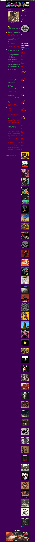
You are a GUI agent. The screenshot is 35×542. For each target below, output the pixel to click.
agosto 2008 (22, 102)
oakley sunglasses (11, 150)
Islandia (22, 138)
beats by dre (15, 136)
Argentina (22, 124)
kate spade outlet (11, 144)
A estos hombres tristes (23, 50)
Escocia (22, 132)
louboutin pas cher (12, 145)
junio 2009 (22, 93)
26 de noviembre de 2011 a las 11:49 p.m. (13, 46)
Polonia (22, 144)
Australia (22, 125)
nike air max (9, 135)
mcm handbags (16, 130)
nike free (15, 145)
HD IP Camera (11, 120)
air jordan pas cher (14, 146)
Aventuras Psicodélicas (23, 52)
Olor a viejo (22, 63)
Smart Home (9, 119)
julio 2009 (22, 92)
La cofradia (22, 60)
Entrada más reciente (8, 154)
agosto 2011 (22, 79)
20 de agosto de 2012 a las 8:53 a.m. (13, 70)
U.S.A (21, 149)
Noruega (22, 142)
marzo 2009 (22, 96)
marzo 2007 (22, 117)
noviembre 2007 (23, 110)
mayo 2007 (22, 115)
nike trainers (15, 133)
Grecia (22, 134)
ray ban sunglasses (16, 144)
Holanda (22, 135)
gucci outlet (13, 142)
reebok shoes (18, 133)
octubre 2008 (22, 100)
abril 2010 (22, 87)
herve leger (14, 131)
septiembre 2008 (23, 101)
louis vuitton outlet (16, 149)
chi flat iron (13, 133)
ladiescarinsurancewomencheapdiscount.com (12, 104)
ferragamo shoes (13, 130)
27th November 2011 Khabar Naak (11, 43)
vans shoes (10, 133)
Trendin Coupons (9, 125)
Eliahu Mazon (26, 9)
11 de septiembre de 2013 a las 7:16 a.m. (13, 114)
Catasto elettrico (23, 53)
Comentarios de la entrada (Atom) (12, 155)
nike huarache (9, 130)
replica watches (11, 149)
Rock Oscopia (22, 65)
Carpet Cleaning (9, 110)
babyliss (18, 135)
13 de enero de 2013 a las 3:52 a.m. (13, 91)
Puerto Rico (22, 145)
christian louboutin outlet (16, 147)
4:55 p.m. (15, 23)
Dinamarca (22, 131)
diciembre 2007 (22, 109)
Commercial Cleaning (10, 109)
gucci (16, 135)
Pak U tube (10, 38)
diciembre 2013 (22, 73)
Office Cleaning (9, 108)
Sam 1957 (22, 66)
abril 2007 (22, 116)
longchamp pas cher (15, 150)
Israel (21, 139)
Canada (22, 129)
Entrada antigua (18, 154)
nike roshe (11, 136)
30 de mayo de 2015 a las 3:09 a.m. (12, 127)
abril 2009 (22, 95)
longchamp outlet (9, 147)
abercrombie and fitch (13, 135)
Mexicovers (22, 62)
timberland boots (14, 137)
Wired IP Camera (14, 122)
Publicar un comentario (8, 153)
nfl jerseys (11, 137)
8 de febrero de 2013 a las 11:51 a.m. (13, 105)
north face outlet (11, 131)
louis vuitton (18, 146)
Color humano (22, 55)
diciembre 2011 (22, 77)
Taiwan (22, 148)
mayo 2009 (22, 94)
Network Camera (17, 120)
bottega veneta (17, 131)
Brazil (21, 128)
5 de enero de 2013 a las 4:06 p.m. (12, 75)
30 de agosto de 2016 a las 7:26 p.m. (13, 138)
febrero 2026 (22, 72)
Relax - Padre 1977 (9, 9)
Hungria (22, 136)
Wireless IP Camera (10, 122)
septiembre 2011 (23, 78)
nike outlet (18, 145)
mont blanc (18, 136)
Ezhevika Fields (23, 58)
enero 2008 (22, 108)
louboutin (13, 136)
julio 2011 (22, 80)
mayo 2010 (22, 86)
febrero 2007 (22, 118)
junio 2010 (22, 85)
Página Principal (14, 154)
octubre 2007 (22, 111)
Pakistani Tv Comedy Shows (11, 40)
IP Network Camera (17, 119)
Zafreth (22, 69)
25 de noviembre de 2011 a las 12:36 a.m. (13, 35)
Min (8, 31)
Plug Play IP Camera (13, 119)
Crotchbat (22, 56)
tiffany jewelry (10, 146)
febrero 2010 (22, 88)
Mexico (22, 141)
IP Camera (14, 120)
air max (15, 142)
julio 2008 (22, 103)
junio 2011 (22, 81)
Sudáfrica (22, 146)
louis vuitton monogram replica (11, 34)
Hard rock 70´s (22, 59)
